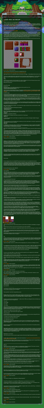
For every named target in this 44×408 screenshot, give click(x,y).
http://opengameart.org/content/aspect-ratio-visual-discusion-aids (15, 72)
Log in (4, 136)
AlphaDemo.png (6, 222)
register (7, 136)
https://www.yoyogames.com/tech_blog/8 (11, 30)
